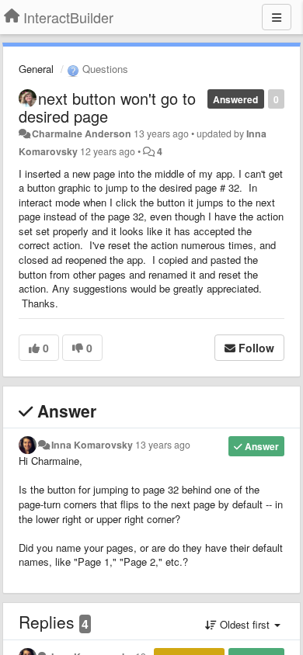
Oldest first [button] (245, 624)
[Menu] (276, 17)
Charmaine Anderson (81, 133)
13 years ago (162, 445)
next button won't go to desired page (107, 107)
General (36, 68)
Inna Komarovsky (92, 445)
